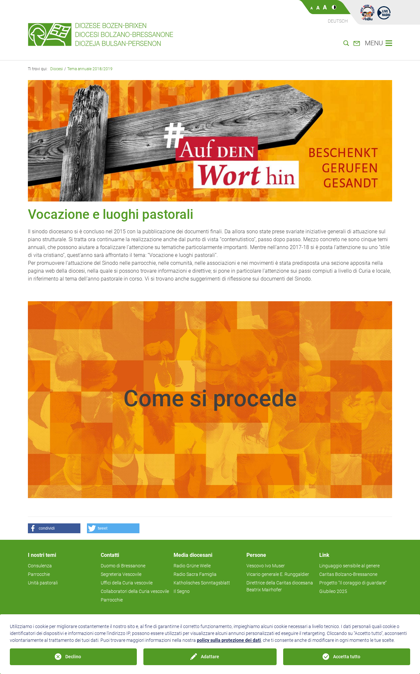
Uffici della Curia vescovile (127, 582)
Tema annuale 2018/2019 (90, 69)
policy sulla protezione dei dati (229, 640)
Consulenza (40, 565)
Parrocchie (39, 574)
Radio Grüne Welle (192, 565)
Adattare (210, 656)
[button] (34, 399)
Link (324, 555)
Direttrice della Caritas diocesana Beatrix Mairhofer (279, 586)
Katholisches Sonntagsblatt (202, 582)
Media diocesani (193, 555)
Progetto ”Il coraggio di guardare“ (353, 582)
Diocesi (56, 69)
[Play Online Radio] (384, 12)
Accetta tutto (346, 656)
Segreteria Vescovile (121, 574)
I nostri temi (42, 555)
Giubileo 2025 (333, 591)
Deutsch (338, 21)
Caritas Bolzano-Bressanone (348, 574)
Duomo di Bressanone (123, 565)
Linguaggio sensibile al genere (349, 565)
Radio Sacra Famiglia (195, 574)
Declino (73, 656)
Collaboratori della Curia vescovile (135, 591)
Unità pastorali (43, 582)
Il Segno (182, 591)
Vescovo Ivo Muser (265, 565)
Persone (256, 555)
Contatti (110, 555)
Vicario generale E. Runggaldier (277, 574)
